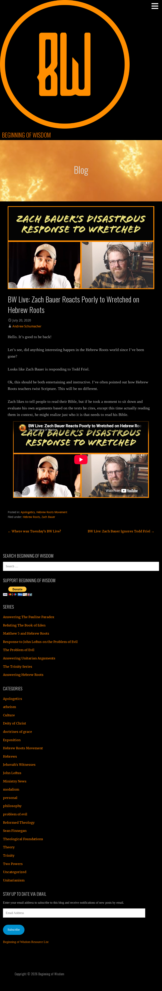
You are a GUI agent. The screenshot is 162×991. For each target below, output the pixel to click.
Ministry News (14, 781)
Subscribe (14, 929)
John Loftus (12, 773)
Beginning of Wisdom (26, 134)
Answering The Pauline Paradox (28, 617)
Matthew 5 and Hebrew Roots (26, 633)
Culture (9, 715)
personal (10, 798)
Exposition (12, 740)
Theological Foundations (23, 839)
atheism (9, 707)
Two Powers (13, 864)
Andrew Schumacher (26, 326)
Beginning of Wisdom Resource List (25, 942)
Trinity (8, 855)
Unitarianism (13, 880)
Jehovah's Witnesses (19, 765)
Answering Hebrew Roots (23, 675)
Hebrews (10, 756)
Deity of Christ (14, 723)
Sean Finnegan (14, 831)
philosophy (12, 806)
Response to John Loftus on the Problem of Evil (40, 642)
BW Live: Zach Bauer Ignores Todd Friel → (121, 531)
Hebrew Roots (31, 517)
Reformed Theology (19, 823)
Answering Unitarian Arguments (29, 658)
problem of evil (15, 814)
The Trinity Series (17, 667)
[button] (156, 6)
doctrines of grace (17, 732)
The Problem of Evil (18, 650)
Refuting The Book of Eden (24, 625)
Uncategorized (14, 872)
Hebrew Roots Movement (51, 512)
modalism (11, 789)
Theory (9, 847)
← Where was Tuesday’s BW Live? (34, 531)
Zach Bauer (48, 517)
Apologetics (28, 512)
